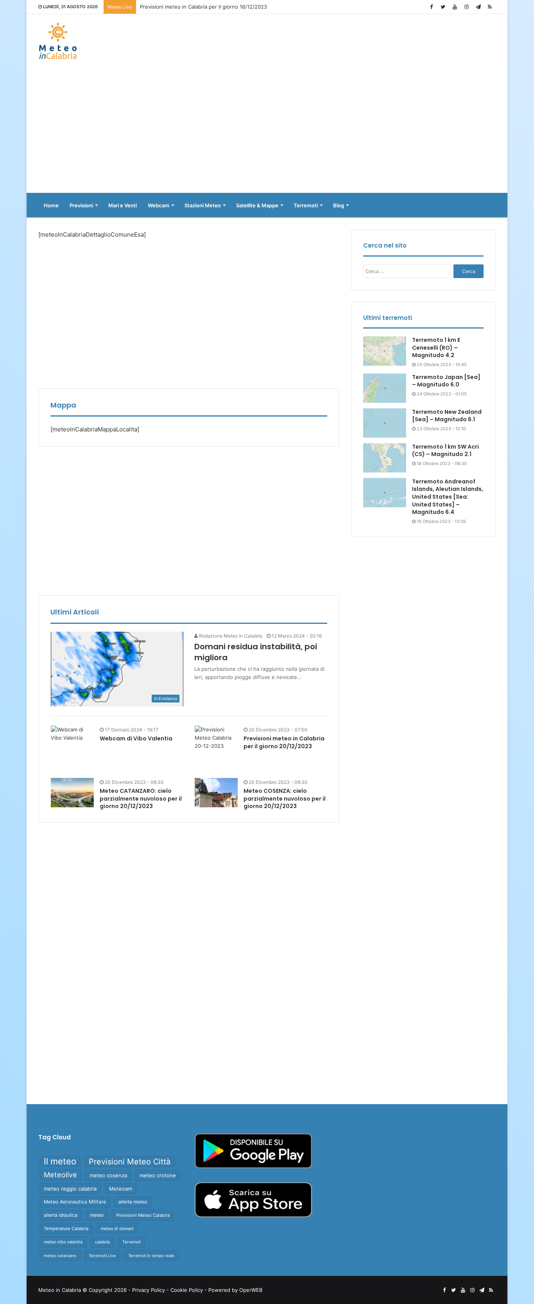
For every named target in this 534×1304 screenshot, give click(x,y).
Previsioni (81, 205)
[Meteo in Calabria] (57, 41)
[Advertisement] (267, 130)
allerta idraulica (60, 1215)
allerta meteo (132, 1202)
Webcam (158, 205)
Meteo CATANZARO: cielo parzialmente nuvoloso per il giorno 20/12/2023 (141, 798)
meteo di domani (117, 1228)
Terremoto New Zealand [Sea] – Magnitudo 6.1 (447, 416)
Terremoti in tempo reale (151, 1255)
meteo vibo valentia (63, 1242)
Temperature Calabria (66, 1228)
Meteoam (120, 1188)
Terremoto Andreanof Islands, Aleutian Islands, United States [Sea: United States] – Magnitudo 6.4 (447, 497)
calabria (102, 1242)
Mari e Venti (122, 205)
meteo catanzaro (60, 1255)
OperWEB (250, 1290)
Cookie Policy (186, 1290)
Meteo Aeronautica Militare (75, 1202)
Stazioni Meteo (203, 205)
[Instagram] (466, 7)
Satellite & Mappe (257, 205)
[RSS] (490, 7)
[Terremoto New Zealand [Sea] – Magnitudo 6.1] (384, 423)
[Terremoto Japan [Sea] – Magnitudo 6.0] (384, 388)
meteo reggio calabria (70, 1188)
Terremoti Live (102, 1255)
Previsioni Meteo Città (129, 1161)
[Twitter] (443, 7)
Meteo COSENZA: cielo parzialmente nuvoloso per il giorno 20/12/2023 (285, 798)
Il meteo (60, 1161)
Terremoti (306, 205)
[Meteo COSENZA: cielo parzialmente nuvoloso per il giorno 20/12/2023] (216, 792)
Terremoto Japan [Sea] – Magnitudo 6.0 (446, 381)
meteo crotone (158, 1175)
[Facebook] (431, 7)
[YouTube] (455, 7)
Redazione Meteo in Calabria (230, 636)
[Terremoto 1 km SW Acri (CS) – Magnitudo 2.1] (384, 457)
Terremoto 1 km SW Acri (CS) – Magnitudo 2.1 (445, 450)
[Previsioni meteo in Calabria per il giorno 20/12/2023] (216, 747)
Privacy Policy (148, 1290)
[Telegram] (478, 7)
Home (51, 205)
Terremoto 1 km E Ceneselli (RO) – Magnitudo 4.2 (436, 347)
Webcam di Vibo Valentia (136, 738)
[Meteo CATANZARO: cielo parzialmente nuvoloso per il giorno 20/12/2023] (72, 792)
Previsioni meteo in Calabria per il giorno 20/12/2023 (284, 742)
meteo (97, 1215)
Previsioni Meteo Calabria (143, 1215)
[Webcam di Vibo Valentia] (72, 734)
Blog (338, 205)
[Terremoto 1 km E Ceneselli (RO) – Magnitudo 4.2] (384, 351)
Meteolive (60, 1175)
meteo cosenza (108, 1175)
